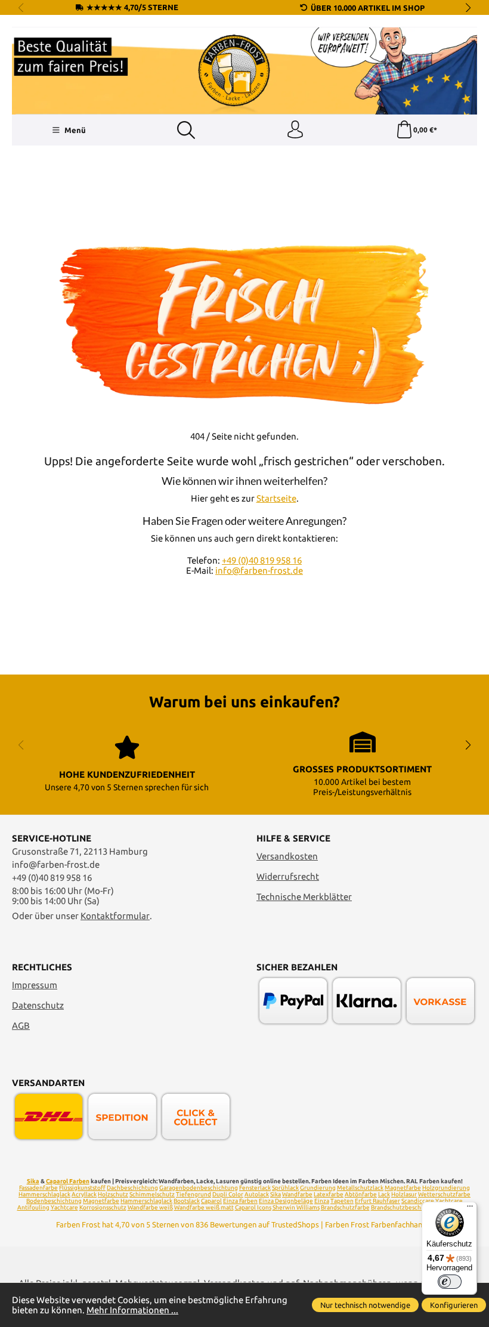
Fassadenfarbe (38, 1187)
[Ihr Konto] (295, 130)
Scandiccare (417, 1201)
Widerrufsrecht (287, 876)
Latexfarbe (328, 1194)
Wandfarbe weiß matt (204, 1207)
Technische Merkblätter (304, 897)
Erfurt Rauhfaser (377, 1201)
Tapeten (342, 1201)
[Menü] (470, 1209)
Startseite (276, 498)
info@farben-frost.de (259, 570)
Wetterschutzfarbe (444, 1194)
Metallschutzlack (360, 1187)
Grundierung (318, 1187)
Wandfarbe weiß (150, 1207)
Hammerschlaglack (44, 1194)
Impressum (34, 985)
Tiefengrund (193, 1194)
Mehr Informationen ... (132, 1310)
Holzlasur (404, 1194)
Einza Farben (240, 1201)
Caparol (211, 1201)
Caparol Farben (67, 1181)
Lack (384, 1194)
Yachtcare (64, 1207)
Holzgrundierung (446, 1187)
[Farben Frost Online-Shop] (244, 71)
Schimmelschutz (152, 1194)
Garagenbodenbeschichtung (198, 1187)
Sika (33, 1181)
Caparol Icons (253, 1207)
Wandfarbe (297, 1194)
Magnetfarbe (403, 1187)
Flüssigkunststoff (82, 1187)
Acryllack (84, 1194)
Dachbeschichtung (132, 1187)
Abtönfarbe (361, 1194)
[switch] (450, 1282)
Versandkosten (287, 856)
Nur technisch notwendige (365, 1305)
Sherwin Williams (296, 1207)
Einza (321, 1201)
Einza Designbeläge (286, 1201)
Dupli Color (227, 1194)
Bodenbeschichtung (54, 1201)
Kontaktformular (115, 916)
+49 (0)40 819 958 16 (262, 560)
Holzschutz (113, 1194)
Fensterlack (255, 1187)
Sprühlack (285, 1187)
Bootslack (187, 1201)
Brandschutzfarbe (345, 1207)
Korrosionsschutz (102, 1207)
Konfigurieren (454, 1305)
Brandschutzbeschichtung (406, 1207)
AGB (21, 1025)
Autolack (256, 1194)
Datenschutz (38, 1005)
